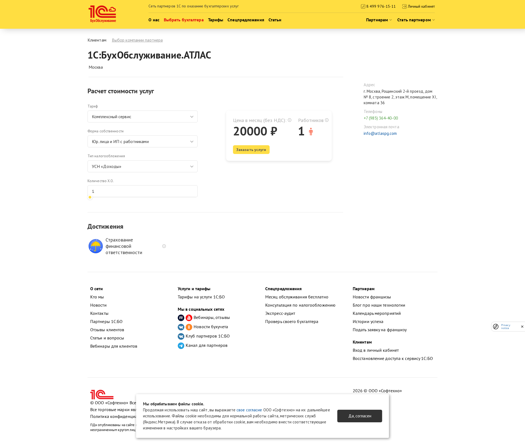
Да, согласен (359, 415)
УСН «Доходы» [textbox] (106, 166)
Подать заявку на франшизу (380, 329)
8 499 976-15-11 (380, 6)
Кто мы (97, 296)
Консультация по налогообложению (300, 305)
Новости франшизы (372, 296)
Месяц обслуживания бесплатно (296, 296)
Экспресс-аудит (280, 313)
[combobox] (143, 117)
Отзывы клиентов (107, 329)
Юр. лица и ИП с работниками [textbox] (120, 141)
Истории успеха (368, 321)
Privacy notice (505, 327)
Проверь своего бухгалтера (292, 321)
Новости (98, 305)
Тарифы (215, 19)
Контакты (99, 313)
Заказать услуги (251, 149)
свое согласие (249, 409)
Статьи (275, 19)
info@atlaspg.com (380, 133)
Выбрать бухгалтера (184, 19)
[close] (522, 326)
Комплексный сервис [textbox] (111, 116)
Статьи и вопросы (107, 338)
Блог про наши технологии (379, 305)
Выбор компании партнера (137, 40)
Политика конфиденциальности (121, 416)
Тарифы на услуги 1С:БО (201, 296)
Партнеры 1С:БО (106, 321)
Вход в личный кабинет (376, 350)
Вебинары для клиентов (113, 346)
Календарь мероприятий (377, 313)
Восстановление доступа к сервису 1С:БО (393, 358)
